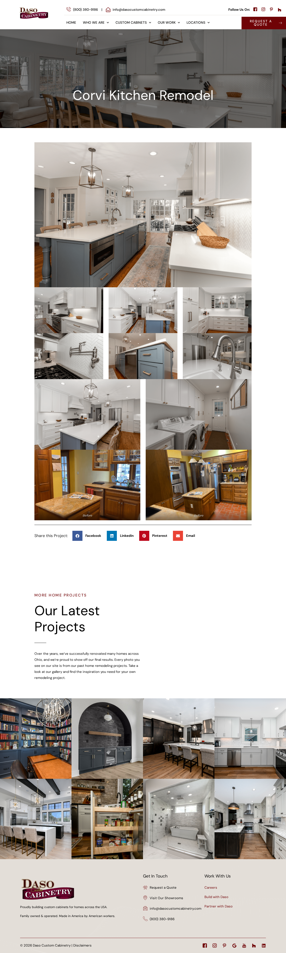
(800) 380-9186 (162, 919)
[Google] (234, 945)
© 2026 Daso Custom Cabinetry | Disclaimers (56, 945)
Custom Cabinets (131, 22)
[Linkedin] (264, 945)
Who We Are (94, 22)
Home (71, 22)
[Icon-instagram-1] (214, 945)
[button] (88, 536)
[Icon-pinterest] (224, 945)
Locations (196, 22)
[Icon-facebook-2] (205, 945)
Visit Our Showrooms (166, 898)
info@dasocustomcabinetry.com (175, 908)
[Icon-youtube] (244, 945)
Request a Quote (163, 887)
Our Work (167, 22)
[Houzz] (254, 945)
